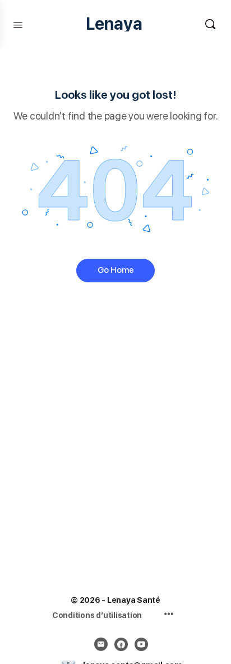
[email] (101, 644)
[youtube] (141, 644)
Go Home (116, 270)
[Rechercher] (210, 24)
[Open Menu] (18, 23)
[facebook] (121, 644)
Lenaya (114, 23)
